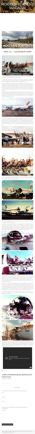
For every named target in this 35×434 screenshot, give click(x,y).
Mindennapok (10, 431)
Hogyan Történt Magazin (17, 6)
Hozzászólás (4, 410)
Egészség (22, 431)
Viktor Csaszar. (13, 432)
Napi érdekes (16, 431)
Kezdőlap (3, 431)
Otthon (30, 431)
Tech (27, 431)
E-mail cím (4, 397)
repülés (7, 383)
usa (9, 383)
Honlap (3, 401)
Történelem (6, 431)
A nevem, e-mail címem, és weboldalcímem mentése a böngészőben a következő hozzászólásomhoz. (14, 408)
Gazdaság (25, 431)
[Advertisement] (17, 20)
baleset (3, 383)
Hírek (13, 431)
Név (3, 392)
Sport (31, 431)
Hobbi (19, 431)
